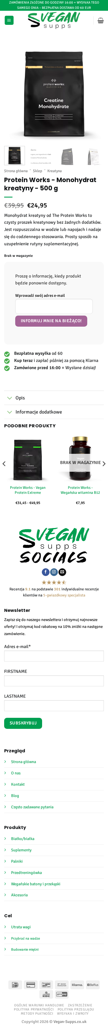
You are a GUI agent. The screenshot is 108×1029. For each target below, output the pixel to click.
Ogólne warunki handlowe (39, 1005)
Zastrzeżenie (80, 1005)
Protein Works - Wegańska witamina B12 (80, 490)
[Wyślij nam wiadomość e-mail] (62, 572)
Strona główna (16, 171)
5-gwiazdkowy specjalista (64, 595)
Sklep (37, 171)
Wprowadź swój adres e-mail (40, 295)
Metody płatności (37, 1013)
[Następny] (95, 91)
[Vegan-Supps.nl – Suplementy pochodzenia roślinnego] (54, 20)
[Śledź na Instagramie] (54, 572)
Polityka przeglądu (76, 1009)
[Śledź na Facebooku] (45, 572)
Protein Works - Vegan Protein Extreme (27, 490)
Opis (20, 398)
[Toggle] (9, 398)
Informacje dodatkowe (39, 412)
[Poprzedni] (13, 91)
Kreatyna (54, 171)
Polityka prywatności (34, 1009)
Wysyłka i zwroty (73, 1013)
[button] (9, 20)
